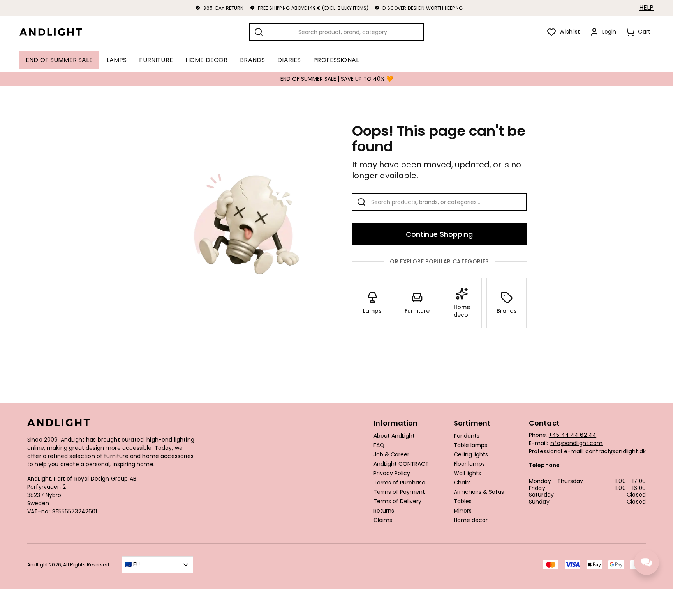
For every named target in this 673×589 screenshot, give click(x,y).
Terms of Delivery (397, 501)
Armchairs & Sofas (479, 492)
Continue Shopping (439, 234)
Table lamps (470, 445)
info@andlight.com (576, 443)
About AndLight (394, 436)
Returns (383, 510)
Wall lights (467, 473)
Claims (382, 520)
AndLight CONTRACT (401, 464)
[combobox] (336, 32)
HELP (646, 8)
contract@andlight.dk (615, 451)
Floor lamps (469, 464)
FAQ (378, 445)
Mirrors (463, 510)
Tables (463, 501)
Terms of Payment (399, 492)
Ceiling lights (471, 454)
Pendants (466, 436)
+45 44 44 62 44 (572, 435)
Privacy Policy (391, 473)
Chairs (462, 482)
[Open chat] (646, 562)
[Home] (56, 32)
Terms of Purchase (399, 482)
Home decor (471, 520)
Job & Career (391, 454)
